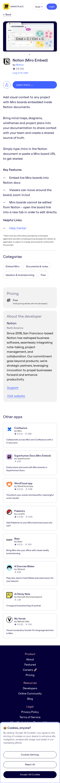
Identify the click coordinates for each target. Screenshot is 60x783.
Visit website (16, 396)
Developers (30, 688)
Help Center (17, 228)
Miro (19, 430)
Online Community (30, 693)
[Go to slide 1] (29, 54)
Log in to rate (20, 72)
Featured (30, 664)
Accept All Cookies (30, 774)
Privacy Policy (30, 712)
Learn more (24, 85)
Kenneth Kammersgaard (29, 596)
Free (43, 275)
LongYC (21, 513)
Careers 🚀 (30, 670)
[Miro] (6, 6)
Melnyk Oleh (23, 621)
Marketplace (17, 6)
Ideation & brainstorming (20, 275)
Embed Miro (13, 266)
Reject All (30, 764)
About (30, 659)
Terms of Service (30, 717)
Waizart (21, 569)
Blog (30, 698)
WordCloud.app (25, 486)
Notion (20, 64)
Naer (19, 541)
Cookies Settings (30, 754)
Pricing (30, 675)
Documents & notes (37, 266)
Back (7, 14)
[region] (30, 753)
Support (12, 388)
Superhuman (23, 458)
